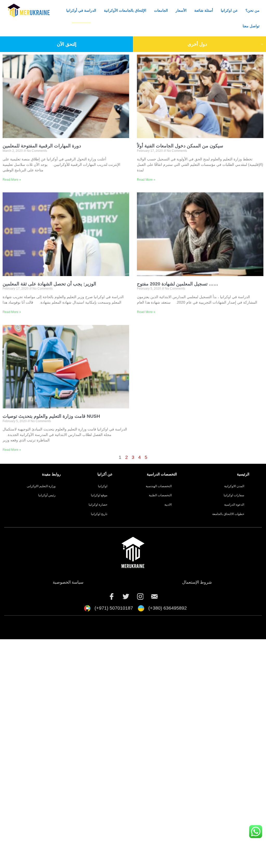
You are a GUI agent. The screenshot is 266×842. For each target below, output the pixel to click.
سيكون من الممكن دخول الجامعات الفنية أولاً (180, 145)
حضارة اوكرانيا (98, 504)
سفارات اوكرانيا (234, 495)
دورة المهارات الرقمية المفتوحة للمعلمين (42, 145)
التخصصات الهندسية (159, 486)
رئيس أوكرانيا (47, 495)
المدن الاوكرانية (234, 486)
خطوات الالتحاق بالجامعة (228, 514)
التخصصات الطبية (160, 495)
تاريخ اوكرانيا (99, 514)
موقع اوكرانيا (99, 495)
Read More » (12, 179)
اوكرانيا (102, 486)
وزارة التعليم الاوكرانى (41, 486)
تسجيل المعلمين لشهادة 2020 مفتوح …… (177, 283)
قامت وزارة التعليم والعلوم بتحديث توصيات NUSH (51, 416)
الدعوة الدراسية (234, 504)
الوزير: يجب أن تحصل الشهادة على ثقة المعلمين (49, 283)
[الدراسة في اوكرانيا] (154, 596)
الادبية (168, 504)
